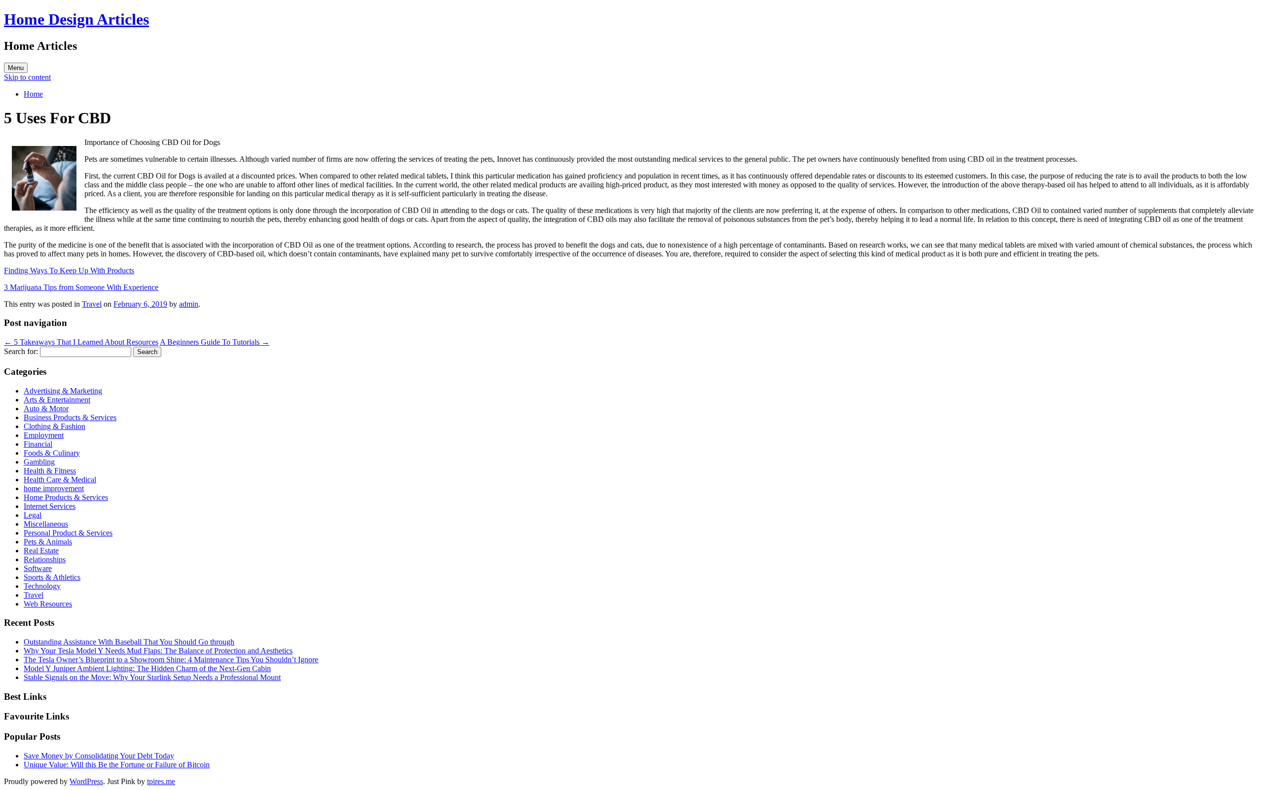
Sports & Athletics (52, 577)
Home (33, 94)
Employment (44, 435)
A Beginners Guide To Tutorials (214, 342)
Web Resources (48, 604)
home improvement (54, 488)
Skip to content (27, 77)
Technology (42, 586)
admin (188, 304)
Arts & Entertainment (57, 399)
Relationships (45, 559)
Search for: (21, 351)
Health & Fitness (50, 471)
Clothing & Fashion (54, 426)
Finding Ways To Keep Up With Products (69, 270)
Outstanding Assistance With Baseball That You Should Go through (129, 642)
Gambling (39, 462)
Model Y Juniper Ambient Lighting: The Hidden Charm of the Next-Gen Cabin (147, 668)
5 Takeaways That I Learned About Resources (81, 342)
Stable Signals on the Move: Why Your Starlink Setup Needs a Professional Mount (152, 677)
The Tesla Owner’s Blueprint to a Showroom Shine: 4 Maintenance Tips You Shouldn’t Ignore (171, 659)
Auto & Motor (46, 408)
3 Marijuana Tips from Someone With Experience (81, 287)
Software (38, 568)
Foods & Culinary (52, 453)
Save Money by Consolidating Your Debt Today (99, 756)
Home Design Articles (76, 19)
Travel (92, 304)
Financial (38, 444)
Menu (16, 68)
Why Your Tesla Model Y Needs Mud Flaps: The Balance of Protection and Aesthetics (158, 650)
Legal (32, 515)
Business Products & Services (70, 417)
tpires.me (161, 781)
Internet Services (49, 506)
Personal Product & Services (68, 533)
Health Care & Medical (60, 479)
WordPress (86, 781)
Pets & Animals (48, 542)
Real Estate (41, 550)
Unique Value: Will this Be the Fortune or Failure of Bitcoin (117, 764)
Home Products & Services (66, 497)
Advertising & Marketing (63, 391)
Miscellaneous (46, 524)
